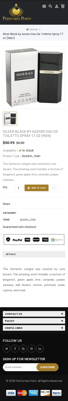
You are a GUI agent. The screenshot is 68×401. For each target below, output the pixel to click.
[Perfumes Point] (34, 393)
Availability (9, 150)
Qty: (5, 187)
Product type (11, 156)
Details (10, 254)
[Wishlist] (53, 188)
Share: (7, 204)
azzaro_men (28, 219)
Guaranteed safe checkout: (20, 227)
